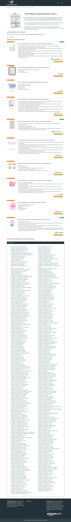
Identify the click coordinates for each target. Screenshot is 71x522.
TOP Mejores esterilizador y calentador (45, 257)
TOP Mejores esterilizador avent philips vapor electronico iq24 (23, 432)
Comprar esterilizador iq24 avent (17, 369)
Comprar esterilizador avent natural (45, 357)
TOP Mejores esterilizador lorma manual (46, 310)
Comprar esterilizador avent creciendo (18, 246)
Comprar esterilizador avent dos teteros (18, 376)
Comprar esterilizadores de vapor (44, 253)
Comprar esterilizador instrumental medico (46, 384)
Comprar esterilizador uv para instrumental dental (47, 342)
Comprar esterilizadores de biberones (18, 414)
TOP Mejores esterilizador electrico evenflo (19, 406)
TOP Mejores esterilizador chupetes (45, 394)
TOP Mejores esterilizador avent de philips (19, 313)
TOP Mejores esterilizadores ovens (45, 348)
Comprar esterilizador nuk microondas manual (47, 419)
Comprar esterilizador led (43, 395)
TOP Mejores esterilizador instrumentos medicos (47, 264)
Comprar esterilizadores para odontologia (19, 454)
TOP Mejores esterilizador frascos (44, 387)
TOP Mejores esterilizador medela (44, 312)
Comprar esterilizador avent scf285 (45, 271)
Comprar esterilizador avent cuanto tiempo (46, 335)
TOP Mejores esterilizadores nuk (44, 294)
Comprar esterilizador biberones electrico (19, 340)
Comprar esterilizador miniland (44, 444)
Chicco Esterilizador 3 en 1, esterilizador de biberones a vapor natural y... (33, 99)
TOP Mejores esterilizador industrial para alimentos (21, 470)
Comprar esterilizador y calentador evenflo (19, 415)
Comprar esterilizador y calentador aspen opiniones (21, 290)
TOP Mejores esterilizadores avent (17, 258)
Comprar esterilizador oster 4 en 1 (44, 246)
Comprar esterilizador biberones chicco (18, 434)
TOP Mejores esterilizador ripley (17, 436)
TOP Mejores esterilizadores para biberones (19, 279)
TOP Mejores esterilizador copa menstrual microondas (48, 448)
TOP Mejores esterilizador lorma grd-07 (45, 317)
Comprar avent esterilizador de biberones (46, 434)
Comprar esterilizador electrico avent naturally (47, 365)
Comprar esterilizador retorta (16, 328)
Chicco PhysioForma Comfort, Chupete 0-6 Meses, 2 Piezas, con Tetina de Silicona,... (36, 140)
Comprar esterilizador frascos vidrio (45, 329)
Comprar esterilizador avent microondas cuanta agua (21, 370)
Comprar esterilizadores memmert (44, 318)
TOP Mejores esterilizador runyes (44, 327)
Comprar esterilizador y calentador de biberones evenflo (21, 437)
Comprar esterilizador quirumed (17, 346)
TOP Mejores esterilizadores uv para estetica (47, 346)
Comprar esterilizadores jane (16, 489)
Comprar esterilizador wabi (43, 302)
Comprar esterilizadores (42, 370)
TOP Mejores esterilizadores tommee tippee (19, 429)
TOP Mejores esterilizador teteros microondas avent (21, 324)
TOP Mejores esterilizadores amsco (45, 455)
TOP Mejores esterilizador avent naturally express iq (48, 278)
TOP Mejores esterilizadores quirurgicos (18, 310)
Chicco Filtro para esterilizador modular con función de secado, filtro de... (33, 67)
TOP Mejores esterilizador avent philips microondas (48, 258)
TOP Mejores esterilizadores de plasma (45, 456)
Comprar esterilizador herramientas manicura (19, 493)
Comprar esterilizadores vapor (44, 324)
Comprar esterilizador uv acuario (17, 488)
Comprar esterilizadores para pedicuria (45, 449)
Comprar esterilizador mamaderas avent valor (20, 303)
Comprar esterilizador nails (16, 441)
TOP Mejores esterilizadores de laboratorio (46, 385)
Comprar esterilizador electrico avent (45, 440)
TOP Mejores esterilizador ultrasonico (18, 466)
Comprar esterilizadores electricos (44, 466)
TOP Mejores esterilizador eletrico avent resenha (47, 477)
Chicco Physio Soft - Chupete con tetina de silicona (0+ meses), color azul (33, 219)
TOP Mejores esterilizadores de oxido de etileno (20, 269)
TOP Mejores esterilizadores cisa (44, 339)
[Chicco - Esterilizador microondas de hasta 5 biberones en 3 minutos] (12, 85)
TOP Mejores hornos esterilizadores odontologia (47, 276)
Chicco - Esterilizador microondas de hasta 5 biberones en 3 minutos (32, 82)
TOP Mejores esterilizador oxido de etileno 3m (47, 402)
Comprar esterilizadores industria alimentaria (46, 286)
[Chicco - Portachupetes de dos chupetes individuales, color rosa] (12, 206)
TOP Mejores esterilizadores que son (18, 329)
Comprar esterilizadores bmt (16, 272)
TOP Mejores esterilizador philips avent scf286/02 (47, 469)
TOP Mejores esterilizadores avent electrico (19, 411)
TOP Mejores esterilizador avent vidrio (18, 447)
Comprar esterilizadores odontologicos (18, 385)
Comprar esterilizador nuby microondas (18, 317)
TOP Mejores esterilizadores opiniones (18, 293)
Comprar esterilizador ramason (44, 250)
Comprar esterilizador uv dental (44, 350)
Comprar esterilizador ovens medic (45, 383)
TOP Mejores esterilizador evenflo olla (18, 331)
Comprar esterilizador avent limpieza (18, 321)
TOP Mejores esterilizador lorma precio (45, 460)
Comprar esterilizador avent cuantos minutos (19, 469)
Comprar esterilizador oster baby (44, 260)
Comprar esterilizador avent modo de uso (46, 481)
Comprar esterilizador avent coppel (17, 471)
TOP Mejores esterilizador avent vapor (45, 284)
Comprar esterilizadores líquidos (17, 387)
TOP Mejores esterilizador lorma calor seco (19, 298)
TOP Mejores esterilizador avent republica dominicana (21, 391)
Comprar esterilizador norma (16, 413)
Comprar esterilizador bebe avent (17, 268)
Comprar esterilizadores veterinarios (45, 437)
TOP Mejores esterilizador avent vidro (45, 389)
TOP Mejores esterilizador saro (44, 351)
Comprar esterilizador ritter (16, 355)
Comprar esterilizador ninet (16, 362)
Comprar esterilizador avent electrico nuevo (19, 261)
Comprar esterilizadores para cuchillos (18, 271)
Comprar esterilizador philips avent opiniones (47, 368)
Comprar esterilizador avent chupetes (18, 280)
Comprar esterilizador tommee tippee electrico (47, 347)
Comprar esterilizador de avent (44, 433)
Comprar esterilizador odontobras (17, 257)
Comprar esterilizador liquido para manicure (19, 417)
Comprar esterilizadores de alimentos (45, 293)
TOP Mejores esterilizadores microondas (19, 402)
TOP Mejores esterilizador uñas (44, 269)
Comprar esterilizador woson (43, 475)
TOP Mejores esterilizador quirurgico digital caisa (20, 312)
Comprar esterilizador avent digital (17, 264)
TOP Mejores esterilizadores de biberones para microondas (49, 409)
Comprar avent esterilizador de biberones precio (20, 458)
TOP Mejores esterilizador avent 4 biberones (46, 482)
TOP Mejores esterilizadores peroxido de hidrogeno (48, 413)
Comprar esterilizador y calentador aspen (19, 381)
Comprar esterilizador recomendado (18, 455)
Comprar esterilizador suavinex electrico (46, 458)
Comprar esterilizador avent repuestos (18, 256)
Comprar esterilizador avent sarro (44, 249)
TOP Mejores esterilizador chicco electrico (19, 275)
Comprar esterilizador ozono (16, 388)
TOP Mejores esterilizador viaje (44, 279)
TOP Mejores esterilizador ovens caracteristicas (20, 295)
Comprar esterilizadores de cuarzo (44, 325)
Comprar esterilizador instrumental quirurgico (19, 398)
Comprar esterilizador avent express (18, 396)
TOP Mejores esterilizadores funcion (45, 404)
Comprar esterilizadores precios (44, 313)
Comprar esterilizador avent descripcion (18, 462)
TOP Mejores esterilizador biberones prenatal (19, 373)
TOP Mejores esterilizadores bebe (17, 464)
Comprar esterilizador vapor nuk (17, 481)
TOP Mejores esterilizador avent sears (45, 471)
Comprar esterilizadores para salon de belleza (20, 392)
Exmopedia (9, 7)
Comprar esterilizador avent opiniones (18, 365)
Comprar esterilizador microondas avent (46, 297)
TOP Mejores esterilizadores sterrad (18, 425)
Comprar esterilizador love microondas (18, 395)
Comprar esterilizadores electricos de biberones (47, 391)
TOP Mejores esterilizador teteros (44, 459)
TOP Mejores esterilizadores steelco (45, 485)
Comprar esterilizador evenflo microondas (46, 369)
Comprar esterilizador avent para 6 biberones (19, 248)
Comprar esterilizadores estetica (44, 372)
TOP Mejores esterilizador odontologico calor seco (20, 377)
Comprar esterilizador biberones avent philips (47, 392)
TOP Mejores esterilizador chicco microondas (19, 278)
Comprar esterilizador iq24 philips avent (45, 295)
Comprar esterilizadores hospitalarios (18, 350)
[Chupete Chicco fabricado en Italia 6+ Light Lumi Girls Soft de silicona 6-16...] (12, 166)
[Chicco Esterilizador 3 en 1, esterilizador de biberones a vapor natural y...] (12, 103)
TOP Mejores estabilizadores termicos (45, 474)
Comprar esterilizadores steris (44, 361)
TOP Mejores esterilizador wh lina (17, 333)
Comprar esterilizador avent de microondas (46, 417)
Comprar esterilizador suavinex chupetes (46, 441)
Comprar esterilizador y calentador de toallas (19, 374)
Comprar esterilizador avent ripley (44, 282)
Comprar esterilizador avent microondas (46, 314)
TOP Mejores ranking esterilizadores (18, 347)
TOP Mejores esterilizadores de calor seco (46, 298)
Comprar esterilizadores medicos (17, 474)
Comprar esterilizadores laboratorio (17, 456)
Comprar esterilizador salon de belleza (45, 426)
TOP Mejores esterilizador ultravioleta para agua (47, 439)
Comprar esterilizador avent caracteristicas (46, 454)
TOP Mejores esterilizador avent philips (18, 351)
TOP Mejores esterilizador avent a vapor (18, 284)
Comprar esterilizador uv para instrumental (19, 460)
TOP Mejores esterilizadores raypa (17, 286)
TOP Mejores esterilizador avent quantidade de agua (48, 263)
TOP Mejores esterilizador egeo (17, 294)
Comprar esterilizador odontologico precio (46, 398)
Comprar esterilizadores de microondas (45, 299)
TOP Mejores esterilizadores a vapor (45, 473)
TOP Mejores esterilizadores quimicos (45, 280)
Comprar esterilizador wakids (16, 302)
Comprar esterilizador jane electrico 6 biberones (20, 353)
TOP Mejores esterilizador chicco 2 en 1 (18, 323)
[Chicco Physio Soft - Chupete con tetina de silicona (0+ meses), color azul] (12, 223)
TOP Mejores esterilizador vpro (17, 451)
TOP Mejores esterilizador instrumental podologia (47, 323)
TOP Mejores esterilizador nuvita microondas (47, 308)
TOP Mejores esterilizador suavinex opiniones (20, 327)
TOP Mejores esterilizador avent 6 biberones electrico (21, 254)
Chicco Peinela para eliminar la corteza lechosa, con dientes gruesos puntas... (34, 121)
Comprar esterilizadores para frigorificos (18, 473)
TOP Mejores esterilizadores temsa (45, 422)
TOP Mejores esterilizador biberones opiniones (20, 426)
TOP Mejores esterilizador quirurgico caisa (19, 335)
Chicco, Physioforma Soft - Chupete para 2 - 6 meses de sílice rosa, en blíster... (34, 180)
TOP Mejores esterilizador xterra (17, 399)
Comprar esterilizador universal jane (18, 301)
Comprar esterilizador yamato (44, 432)
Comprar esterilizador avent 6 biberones (18, 418)
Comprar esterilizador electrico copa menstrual (47, 374)
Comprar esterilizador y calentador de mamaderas (20, 403)
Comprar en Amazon (59, 61)
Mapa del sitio (45, 520)
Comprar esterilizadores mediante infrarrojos (19, 316)
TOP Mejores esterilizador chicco (44, 309)
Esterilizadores (18, 7)
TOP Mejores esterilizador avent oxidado (19, 477)
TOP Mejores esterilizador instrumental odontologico (21, 287)
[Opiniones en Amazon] (12, 91)
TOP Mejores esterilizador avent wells (18, 443)
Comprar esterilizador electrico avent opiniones (20, 445)
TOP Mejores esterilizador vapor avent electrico (47, 328)
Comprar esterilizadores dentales (44, 428)
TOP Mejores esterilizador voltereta (45, 424)
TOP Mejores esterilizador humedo (17, 357)
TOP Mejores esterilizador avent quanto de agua (20, 314)
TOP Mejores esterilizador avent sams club (19, 282)
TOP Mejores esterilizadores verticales (45, 388)
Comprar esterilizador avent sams (44, 353)
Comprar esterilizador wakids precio (18, 383)
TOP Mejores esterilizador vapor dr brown (19, 336)
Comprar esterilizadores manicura (17, 332)
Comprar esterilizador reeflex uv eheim (45, 403)
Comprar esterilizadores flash (43, 301)
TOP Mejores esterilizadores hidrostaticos (46, 340)
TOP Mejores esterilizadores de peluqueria (19, 490)
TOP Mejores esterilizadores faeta (17, 428)
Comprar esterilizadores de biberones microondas (47, 430)
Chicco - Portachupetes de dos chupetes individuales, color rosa (31, 202)
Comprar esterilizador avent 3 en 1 (17, 291)
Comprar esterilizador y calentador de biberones (47, 268)
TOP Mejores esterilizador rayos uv (45, 331)
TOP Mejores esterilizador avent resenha (19, 422)
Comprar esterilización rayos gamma (18, 297)
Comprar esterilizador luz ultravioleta (45, 470)
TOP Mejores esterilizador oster (44, 490)
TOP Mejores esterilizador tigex (17, 439)
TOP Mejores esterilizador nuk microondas (46, 343)
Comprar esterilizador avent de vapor (45, 272)
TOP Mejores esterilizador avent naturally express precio (22, 253)
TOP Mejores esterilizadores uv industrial (19, 305)
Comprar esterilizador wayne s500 (17, 363)
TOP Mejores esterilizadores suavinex (45, 489)
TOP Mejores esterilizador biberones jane (19, 306)
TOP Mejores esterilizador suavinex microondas (20, 419)
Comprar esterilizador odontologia (44, 290)
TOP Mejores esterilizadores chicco (45, 336)
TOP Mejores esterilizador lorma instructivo (19, 394)
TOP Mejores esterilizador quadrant (45, 358)
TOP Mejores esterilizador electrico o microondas (20, 283)
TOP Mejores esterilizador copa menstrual (19, 467)
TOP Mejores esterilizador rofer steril (45, 451)
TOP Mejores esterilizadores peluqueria (45, 396)
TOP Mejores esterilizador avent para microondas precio (49, 283)
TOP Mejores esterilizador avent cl (17, 343)
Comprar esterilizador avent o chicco (45, 377)
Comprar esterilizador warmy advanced (45, 443)
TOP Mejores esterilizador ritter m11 (18, 250)
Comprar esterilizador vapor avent (17, 430)
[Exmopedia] (12, 2)
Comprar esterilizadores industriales (18, 407)
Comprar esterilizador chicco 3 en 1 (18, 380)
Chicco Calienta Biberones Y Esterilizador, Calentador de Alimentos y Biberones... (35, 43)
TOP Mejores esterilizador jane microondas (46, 463)
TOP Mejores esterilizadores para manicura (19, 372)
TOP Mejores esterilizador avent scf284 (45, 321)
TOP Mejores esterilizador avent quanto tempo (47, 332)
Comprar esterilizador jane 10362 (44, 261)
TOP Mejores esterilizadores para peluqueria (19, 389)
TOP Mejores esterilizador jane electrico (46, 486)
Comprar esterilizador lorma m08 (17, 463)
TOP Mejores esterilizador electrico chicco (46, 462)
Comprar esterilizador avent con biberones (46, 355)
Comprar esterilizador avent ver (17, 273)
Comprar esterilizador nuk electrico (45, 306)
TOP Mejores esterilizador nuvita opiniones (19, 309)
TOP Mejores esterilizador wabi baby (45, 256)
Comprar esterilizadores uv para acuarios (19, 359)
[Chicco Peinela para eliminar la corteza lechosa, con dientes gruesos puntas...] (12, 125)
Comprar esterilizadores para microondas (46, 373)
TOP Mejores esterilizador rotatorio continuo (46, 376)
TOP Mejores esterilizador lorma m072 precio (47, 421)
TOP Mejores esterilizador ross (17, 354)
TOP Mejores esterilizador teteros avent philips (47, 354)
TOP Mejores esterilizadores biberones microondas (48, 418)
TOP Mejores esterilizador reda (44, 333)
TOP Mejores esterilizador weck (44, 484)
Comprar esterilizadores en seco (44, 248)
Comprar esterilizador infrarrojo (44, 464)
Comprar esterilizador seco (16, 260)
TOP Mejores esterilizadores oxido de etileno (46, 254)
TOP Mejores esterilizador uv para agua (18, 448)
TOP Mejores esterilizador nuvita (17, 459)
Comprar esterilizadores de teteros (45, 407)
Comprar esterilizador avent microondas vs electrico (48, 363)
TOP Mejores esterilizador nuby (44, 410)
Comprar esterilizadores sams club (17, 410)
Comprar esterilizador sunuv (43, 429)
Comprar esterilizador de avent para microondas (47, 467)
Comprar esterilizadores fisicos (44, 414)
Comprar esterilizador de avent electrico (18, 452)
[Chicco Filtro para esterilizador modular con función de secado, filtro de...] (12, 71)
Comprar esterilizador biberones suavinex (46, 288)
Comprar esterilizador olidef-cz (44, 362)
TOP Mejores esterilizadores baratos (18, 482)
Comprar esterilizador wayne (16, 325)
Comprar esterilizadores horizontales (45, 436)
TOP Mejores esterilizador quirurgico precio (19, 249)
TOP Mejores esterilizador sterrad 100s (18, 449)
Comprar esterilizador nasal (43, 415)
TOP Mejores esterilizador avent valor (18, 478)
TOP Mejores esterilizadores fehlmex (45, 445)
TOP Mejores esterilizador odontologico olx (46, 275)
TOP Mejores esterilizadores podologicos (19, 299)
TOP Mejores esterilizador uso (17, 288)
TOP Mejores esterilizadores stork (17, 348)
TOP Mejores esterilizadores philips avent (19, 265)
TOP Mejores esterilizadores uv (44, 252)
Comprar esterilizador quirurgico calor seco (19, 409)
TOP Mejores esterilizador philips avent (18, 263)
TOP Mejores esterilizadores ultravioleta (18, 404)
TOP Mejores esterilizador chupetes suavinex (47, 425)
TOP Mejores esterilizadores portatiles (18, 444)
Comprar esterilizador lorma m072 (17, 358)
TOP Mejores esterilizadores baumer (18, 308)
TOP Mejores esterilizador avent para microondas (20, 366)
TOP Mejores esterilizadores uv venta (18, 440)
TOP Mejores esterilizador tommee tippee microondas (21, 276)
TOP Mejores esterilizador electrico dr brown (19, 320)
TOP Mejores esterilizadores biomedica (18, 475)
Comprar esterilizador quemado (17, 344)
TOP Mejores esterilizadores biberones (45, 447)
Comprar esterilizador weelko (16, 339)
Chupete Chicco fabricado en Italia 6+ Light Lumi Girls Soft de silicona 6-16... (34, 163)
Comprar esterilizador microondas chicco (19, 400)
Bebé (13, 7)
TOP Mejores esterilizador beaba (44, 399)
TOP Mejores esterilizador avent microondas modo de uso (49, 406)
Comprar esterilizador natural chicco (45, 305)
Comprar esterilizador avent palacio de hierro (47, 400)
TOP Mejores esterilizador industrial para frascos (20, 368)
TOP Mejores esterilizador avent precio (18, 486)
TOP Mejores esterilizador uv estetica (45, 320)
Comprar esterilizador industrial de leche (18, 318)
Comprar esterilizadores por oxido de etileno (19, 338)
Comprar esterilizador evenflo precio (45, 316)
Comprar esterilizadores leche (44, 452)
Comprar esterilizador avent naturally (45, 381)
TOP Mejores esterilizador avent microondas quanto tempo (22, 433)
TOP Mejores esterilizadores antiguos (45, 478)
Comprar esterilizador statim (43, 411)
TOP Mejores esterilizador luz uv (44, 344)
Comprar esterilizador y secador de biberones (19, 384)
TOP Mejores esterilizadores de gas (18, 361)
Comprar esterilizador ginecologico (45, 488)
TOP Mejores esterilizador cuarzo (17, 485)
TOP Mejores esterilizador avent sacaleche (19, 484)
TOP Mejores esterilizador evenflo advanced (19, 424)
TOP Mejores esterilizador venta (44, 291)
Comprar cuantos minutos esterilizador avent (46, 287)
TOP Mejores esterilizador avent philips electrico (47, 380)
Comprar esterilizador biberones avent (18, 342)
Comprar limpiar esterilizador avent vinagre (19, 252)
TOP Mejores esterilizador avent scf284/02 (46, 273)
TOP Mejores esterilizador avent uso (18, 421)
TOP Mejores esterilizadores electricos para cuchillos (21, 492)
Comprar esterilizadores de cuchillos (45, 359)
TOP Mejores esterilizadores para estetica (46, 366)
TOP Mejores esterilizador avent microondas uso (47, 338)
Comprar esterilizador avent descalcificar (46, 303)
